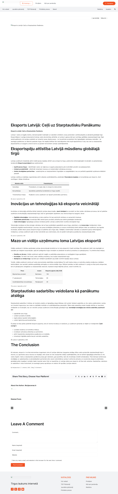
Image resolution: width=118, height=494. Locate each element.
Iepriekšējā (95, 18)
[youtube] (22, 489)
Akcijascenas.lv (16, 367)
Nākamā (103, 18)
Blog (33, 367)
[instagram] (19, 489)
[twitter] (15, 489)
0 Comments (38, 367)
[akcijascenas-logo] (11, 2)
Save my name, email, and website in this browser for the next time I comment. (37, 460)
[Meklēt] (115, 9)
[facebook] (12, 489)
